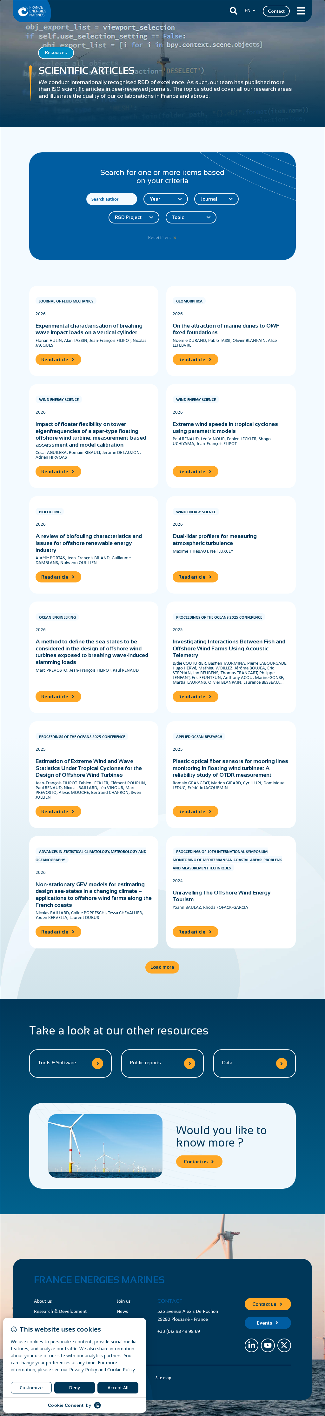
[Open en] (254, 10)
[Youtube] (268, 1345)
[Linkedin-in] (251, 1345)
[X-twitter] (284, 1345)
